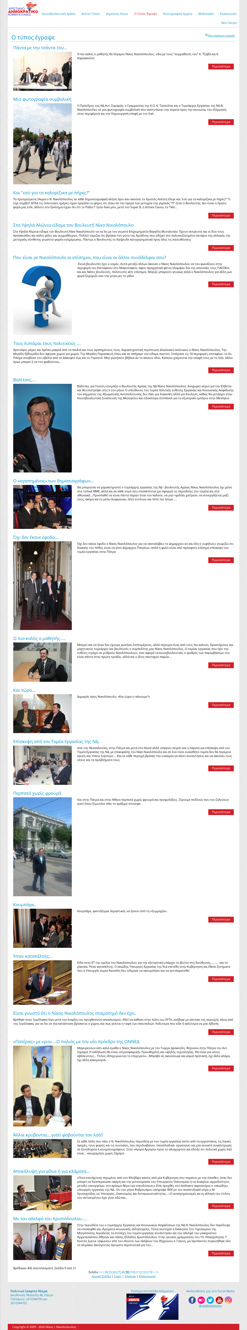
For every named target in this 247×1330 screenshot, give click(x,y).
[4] (106, 1272)
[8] (123, 1272)
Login (118, 1276)
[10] (132, 1272)
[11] (138, 1272)
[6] (115, 1272)
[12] (143, 1272)
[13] (149, 1272)
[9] (127, 1272)
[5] (110, 1272)
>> (157, 1272)
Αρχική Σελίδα (101, 1276)
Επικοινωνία (147, 1276)
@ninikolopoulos (210, 1306)
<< (100, 1272)
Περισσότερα (221, 66)
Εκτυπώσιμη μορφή (221, 36)
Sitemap (130, 1276)
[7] (119, 1272)
